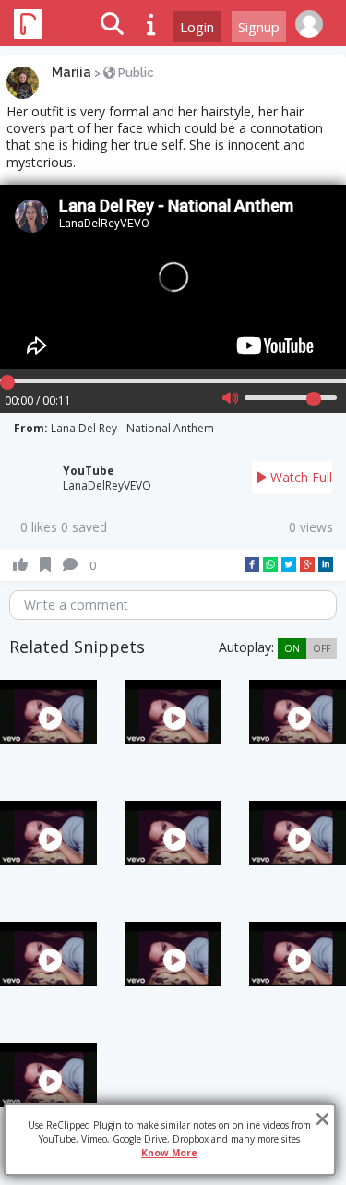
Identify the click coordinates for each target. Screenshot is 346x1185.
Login (197, 27)
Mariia (71, 72)
